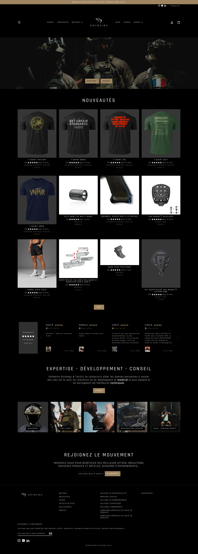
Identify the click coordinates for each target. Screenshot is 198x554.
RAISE (118, 22)
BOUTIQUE (76, 22)
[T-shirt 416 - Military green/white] (123, 171)
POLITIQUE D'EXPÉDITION (110, 503)
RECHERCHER (147, 493)
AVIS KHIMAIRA (65, 507)
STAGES (127, 22)
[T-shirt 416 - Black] (117, 171)
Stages (106, 81)
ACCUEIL (50, 22)
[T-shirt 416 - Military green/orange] (120, 171)
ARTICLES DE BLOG (67, 503)
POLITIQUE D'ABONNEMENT (111, 507)
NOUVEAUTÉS (63, 22)
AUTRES (137, 22)
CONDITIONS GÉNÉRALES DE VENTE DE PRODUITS (116, 511)
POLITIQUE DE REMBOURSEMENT (113, 500)
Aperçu (37, 155)
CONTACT (63, 510)
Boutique (91, 81)
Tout (99, 307)
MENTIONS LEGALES (108, 497)
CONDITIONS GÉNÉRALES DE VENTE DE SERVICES (116, 517)
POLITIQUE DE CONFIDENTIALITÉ (113, 493)
